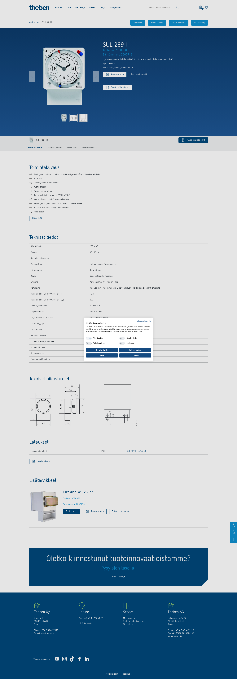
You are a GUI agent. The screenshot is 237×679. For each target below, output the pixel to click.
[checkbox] (89, 338)
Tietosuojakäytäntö (143, 321)
